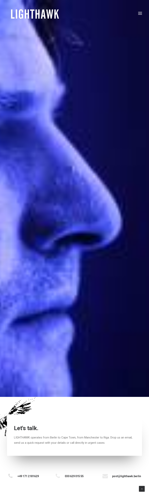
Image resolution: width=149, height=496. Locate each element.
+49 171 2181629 (28, 476)
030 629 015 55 (74, 476)
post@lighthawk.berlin (126, 476)
